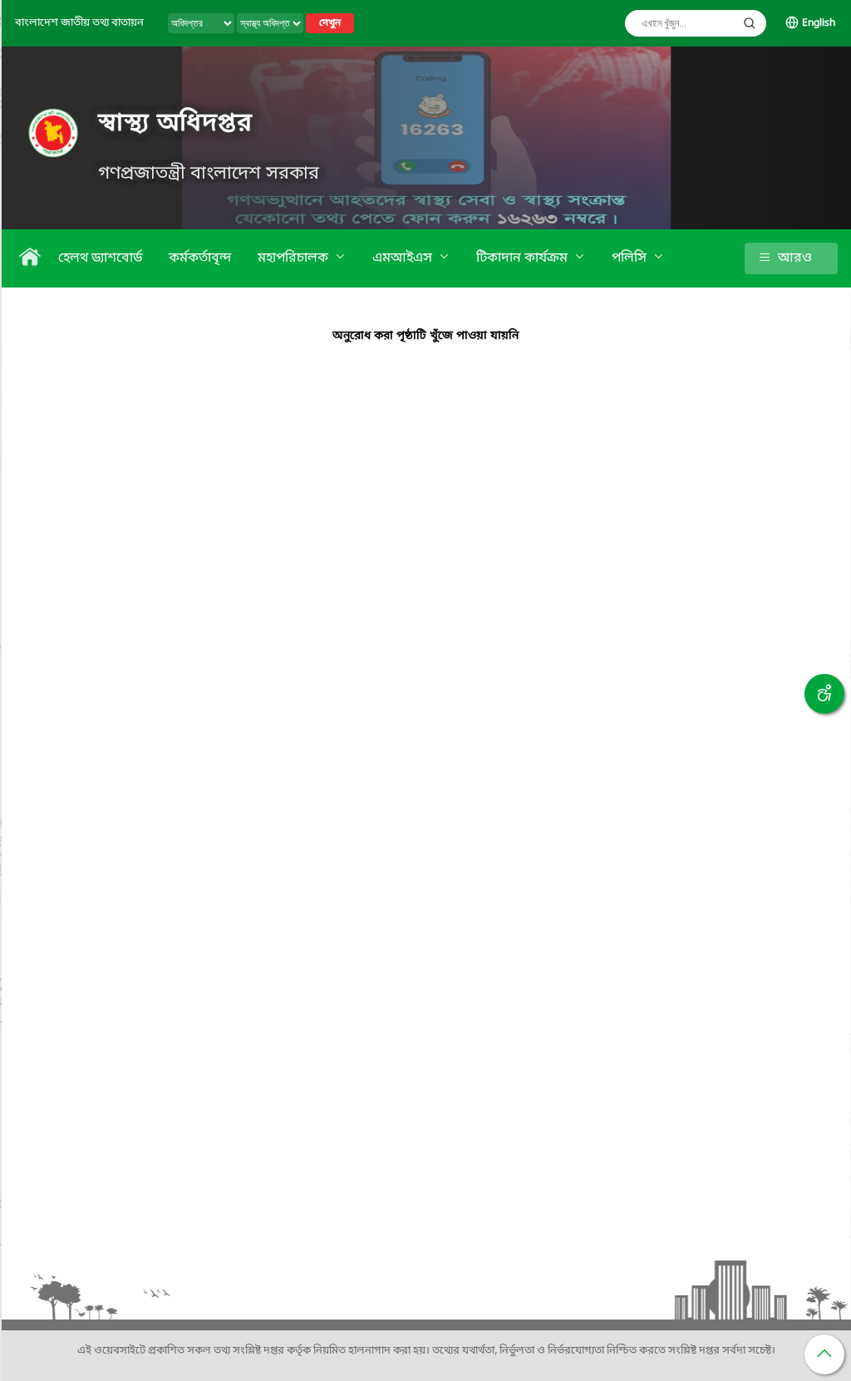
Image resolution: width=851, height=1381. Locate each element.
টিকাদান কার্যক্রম (523, 258)
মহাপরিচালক (295, 258)
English (818, 23)
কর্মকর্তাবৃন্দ (200, 258)
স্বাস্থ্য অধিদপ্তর (175, 123)
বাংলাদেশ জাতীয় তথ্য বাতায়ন (79, 23)
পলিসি (631, 258)
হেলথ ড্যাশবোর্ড (100, 258)
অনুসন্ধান (749, 23)
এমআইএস (403, 258)
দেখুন (330, 23)
